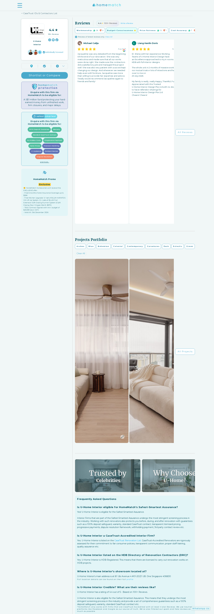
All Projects (185, 351)
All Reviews (185, 132)
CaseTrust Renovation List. (127, 540)
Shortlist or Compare (44, 75)
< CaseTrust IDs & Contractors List (39, 13)
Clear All (81, 253)
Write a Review (127, 23)
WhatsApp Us (200, 608)
